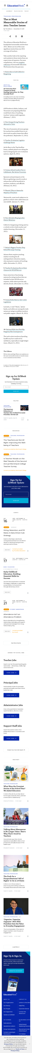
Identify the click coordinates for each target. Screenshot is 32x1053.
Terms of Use (20, 1049)
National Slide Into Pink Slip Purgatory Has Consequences (14, 330)
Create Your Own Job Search (15, 750)
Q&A (19, 916)
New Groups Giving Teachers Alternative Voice (14, 123)
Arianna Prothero (9, 801)
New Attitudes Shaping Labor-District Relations (14, 219)
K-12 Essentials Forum (11, 569)
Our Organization (9, 1002)
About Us (7, 999)
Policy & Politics (18, 11)
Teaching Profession (12, 16)
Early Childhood (9, 567)
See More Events (16, 643)
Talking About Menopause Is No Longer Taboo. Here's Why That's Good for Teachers (15, 832)
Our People (7, 1008)
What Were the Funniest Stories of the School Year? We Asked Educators (14, 788)
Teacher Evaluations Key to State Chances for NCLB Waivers (15, 269)
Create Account (15, 971)
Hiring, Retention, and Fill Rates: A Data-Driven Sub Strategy (14, 532)
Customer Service (24, 1008)
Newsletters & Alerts (9, 1026)
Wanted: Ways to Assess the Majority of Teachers (13, 191)
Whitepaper (7, 437)
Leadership (9, 11)
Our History (7, 1005)
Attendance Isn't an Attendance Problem (12, 615)
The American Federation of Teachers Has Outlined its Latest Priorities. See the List (14, 411)
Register (7, 549)
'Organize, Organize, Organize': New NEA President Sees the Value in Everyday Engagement (14, 922)
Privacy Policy (8, 1044)
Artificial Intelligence (8, 85)
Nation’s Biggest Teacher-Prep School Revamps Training (14, 248)
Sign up (16, 500)
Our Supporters (8, 1011)
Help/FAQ (21, 1005)
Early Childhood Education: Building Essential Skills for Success (12, 575)
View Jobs (11, 672)
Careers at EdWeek (9, 1014)
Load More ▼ (16, 947)
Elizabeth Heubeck (9, 848)
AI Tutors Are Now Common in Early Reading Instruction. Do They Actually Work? (13, 91)
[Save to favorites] (16, 36)
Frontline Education (19, 550)
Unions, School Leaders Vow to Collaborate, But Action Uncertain (15, 171)
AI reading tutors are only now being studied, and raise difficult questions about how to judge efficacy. (14, 98)
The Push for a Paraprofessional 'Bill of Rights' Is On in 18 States (14, 878)
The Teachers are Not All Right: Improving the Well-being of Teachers (15, 442)
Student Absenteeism (17, 609)
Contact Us (22, 999)
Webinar (14, 527)
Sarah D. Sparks (8, 418)
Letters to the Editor (25, 1002)
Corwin (16, 632)
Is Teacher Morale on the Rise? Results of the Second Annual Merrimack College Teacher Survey (15, 462)
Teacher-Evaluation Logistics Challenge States (14, 141)
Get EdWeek (7, 1019)
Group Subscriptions (9, 1029)
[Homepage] (16, 5)
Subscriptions (7, 1023)
